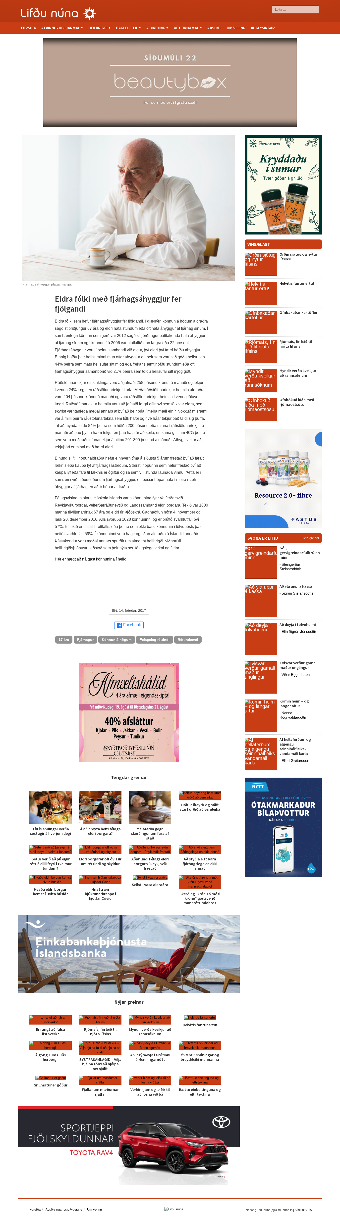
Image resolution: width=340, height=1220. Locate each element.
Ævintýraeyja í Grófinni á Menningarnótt (150, 1057)
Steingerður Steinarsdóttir (290, 566)
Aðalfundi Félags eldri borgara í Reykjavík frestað (150, 863)
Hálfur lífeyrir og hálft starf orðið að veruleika (199, 807)
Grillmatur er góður (50, 1084)
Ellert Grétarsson (295, 760)
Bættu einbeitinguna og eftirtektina (200, 1091)
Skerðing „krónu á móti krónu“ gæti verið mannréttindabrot (199, 898)
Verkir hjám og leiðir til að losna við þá (150, 1091)
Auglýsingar (263, 28)
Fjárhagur (85, 640)
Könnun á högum (116, 640)
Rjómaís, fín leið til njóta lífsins (100, 1031)
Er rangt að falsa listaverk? (50, 1031)
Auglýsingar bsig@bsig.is (64, 1209)
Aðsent (214, 28)
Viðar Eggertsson (296, 674)
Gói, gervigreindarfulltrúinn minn (300, 552)
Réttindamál (188, 640)
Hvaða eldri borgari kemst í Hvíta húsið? (50, 891)
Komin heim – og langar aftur (294, 703)
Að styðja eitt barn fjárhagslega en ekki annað (199, 863)
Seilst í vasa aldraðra (150, 884)
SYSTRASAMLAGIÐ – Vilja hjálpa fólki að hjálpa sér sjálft (100, 1064)
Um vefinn (236, 28)
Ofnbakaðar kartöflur (299, 312)
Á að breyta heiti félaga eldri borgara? (100, 831)
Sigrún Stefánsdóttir (297, 593)
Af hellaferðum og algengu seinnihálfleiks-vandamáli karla (295, 746)
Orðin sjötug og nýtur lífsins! (298, 256)
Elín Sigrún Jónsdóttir (299, 631)
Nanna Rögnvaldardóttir (293, 715)
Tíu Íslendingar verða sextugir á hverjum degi (50, 831)
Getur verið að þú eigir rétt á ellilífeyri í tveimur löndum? (51, 863)
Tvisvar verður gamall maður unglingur (299, 665)
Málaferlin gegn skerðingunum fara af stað (150, 833)
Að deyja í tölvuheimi (298, 624)
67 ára (64, 640)
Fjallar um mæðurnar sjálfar (100, 1091)
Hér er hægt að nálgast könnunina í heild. (91, 559)
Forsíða (28, 28)
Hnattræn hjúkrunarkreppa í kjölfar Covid (100, 894)
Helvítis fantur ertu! (200, 1024)
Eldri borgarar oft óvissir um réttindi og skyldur (100, 861)
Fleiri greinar (310, 538)
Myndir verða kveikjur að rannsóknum (150, 1031)
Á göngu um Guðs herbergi (50, 1057)
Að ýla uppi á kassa (296, 586)
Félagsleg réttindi (155, 640)
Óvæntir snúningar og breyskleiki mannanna (200, 1057)
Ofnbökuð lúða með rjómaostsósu (297, 402)
